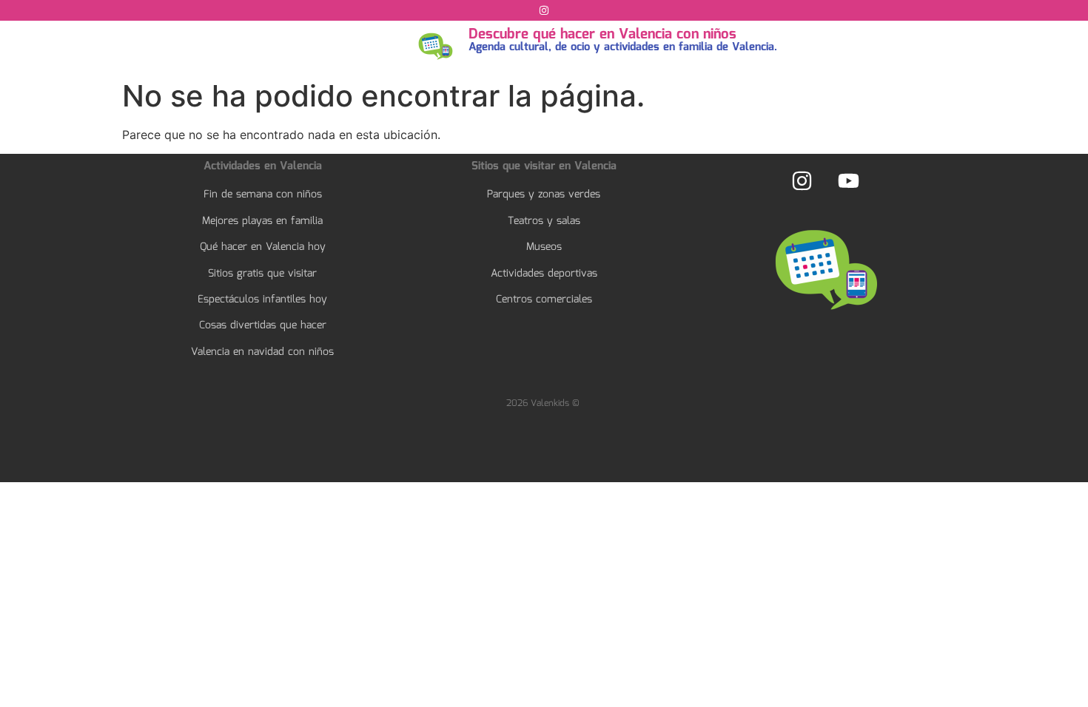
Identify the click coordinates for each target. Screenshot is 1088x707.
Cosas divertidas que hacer (262, 325)
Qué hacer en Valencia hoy (263, 247)
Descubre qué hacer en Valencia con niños (602, 35)
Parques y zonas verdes (543, 194)
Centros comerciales (544, 299)
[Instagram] (544, 10)
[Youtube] (848, 180)
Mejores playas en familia (262, 221)
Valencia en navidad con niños (262, 352)
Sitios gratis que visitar (262, 273)
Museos (544, 247)
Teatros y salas (544, 221)
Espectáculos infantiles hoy (262, 299)
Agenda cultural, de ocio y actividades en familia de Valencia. (623, 47)
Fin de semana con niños (263, 194)
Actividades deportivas (544, 273)
